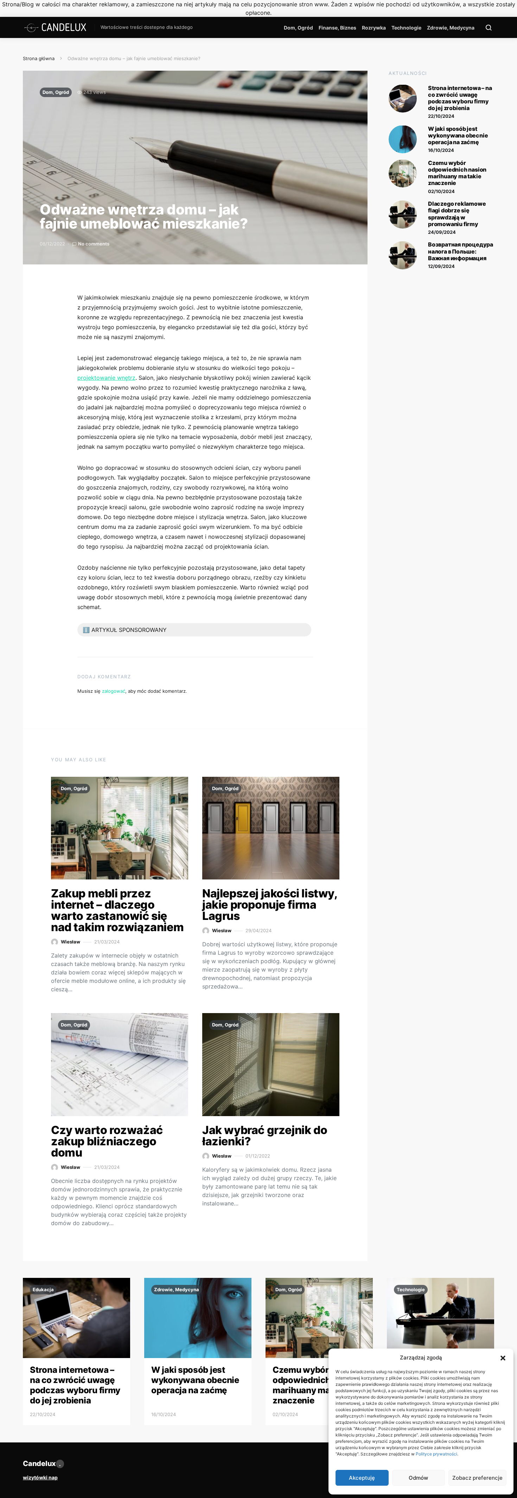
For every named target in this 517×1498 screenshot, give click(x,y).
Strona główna (39, 58)
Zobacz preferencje (477, 1477)
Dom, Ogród (298, 28)
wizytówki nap (40, 1477)
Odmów (418, 1477)
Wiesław (70, 942)
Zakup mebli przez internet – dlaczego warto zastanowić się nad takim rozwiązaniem (117, 910)
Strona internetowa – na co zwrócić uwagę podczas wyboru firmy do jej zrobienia (460, 97)
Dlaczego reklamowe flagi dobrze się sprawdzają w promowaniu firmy (457, 214)
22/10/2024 (441, 116)
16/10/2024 (441, 150)
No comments (93, 244)
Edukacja (43, 1289)
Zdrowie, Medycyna (450, 28)
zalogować (113, 691)
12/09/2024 (441, 266)
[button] (502, 1357)
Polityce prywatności (436, 1454)
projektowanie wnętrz (106, 377)
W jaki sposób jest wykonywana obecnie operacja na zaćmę (458, 135)
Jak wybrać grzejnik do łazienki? (264, 1135)
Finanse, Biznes (337, 28)
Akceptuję (362, 1477)
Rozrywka (374, 28)
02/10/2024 (441, 191)
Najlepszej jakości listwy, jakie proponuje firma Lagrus (269, 904)
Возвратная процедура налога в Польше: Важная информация (460, 251)
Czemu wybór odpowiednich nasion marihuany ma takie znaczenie (457, 172)
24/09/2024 (442, 232)
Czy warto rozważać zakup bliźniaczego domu (107, 1141)
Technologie (406, 28)
